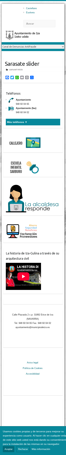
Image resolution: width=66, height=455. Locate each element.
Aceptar (8, 449)
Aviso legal (32, 362)
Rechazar (23, 449)
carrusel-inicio (16, 69)
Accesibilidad (32, 373)
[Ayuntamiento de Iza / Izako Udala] (29, 36)
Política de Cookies (33, 368)
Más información (41, 449)
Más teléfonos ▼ (17, 122)
